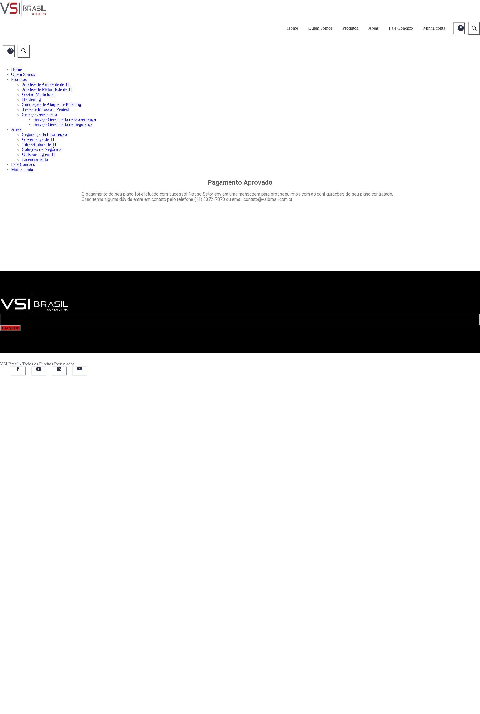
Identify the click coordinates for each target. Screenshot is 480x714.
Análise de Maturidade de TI (47, 89)
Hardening (31, 99)
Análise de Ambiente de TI (45, 84)
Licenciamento (35, 159)
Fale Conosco (401, 28)
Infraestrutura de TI (39, 144)
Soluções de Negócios (41, 149)
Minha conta (434, 28)
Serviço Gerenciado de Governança (64, 119)
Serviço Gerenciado (39, 114)
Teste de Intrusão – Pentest (45, 109)
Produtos (350, 28)
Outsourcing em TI (39, 154)
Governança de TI (38, 139)
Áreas (373, 28)
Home (292, 28)
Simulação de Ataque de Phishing (51, 104)
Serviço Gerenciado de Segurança (63, 124)
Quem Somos (320, 28)
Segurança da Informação (44, 134)
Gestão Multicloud (38, 94)
